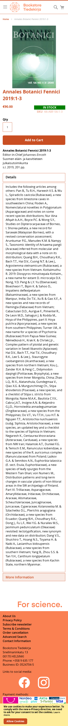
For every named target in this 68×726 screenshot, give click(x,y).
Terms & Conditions (16, 629)
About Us (9, 616)
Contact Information (17, 641)
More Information (20, 577)
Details (11, 177)
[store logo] (25, 7)
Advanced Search (15, 637)
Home (6, 19)
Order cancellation (15, 633)
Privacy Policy (12, 620)
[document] (34, 714)
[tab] (34, 177)
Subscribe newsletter (17, 624)
